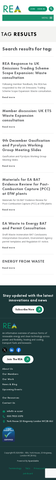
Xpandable (33, 461)
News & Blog (9, 384)
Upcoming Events (12, 389)
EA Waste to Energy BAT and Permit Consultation (24, 226)
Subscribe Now (24, 309)
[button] (45, 18)
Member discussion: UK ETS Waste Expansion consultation (26, 115)
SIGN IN (41, 9)
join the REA (14, 359)
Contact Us (8, 402)
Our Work (8, 379)
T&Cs (27, 468)
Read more (8, 97)
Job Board (28, 473)
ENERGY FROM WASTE (23, 261)
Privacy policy (40, 468)
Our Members (10, 374)
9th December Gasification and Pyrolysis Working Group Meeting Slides (26, 145)
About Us (7, 368)
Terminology (15, 468)
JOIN (32, 9)
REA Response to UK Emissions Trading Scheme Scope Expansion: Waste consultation (25, 70)
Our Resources (10, 397)
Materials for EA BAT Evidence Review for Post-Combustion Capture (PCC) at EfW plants (26, 186)
